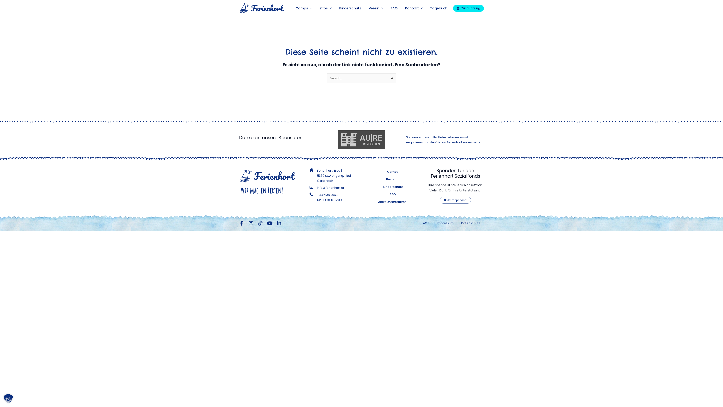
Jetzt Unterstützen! (392, 202)
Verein (374, 8)
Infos (324, 8)
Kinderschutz (350, 8)
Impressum (445, 223)
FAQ (394, 8)
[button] (8, 398)
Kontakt (412, 8)
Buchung (393, 179)
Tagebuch (438, 8)
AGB (426, 223)
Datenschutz (470, 223)
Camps (302, 8)
